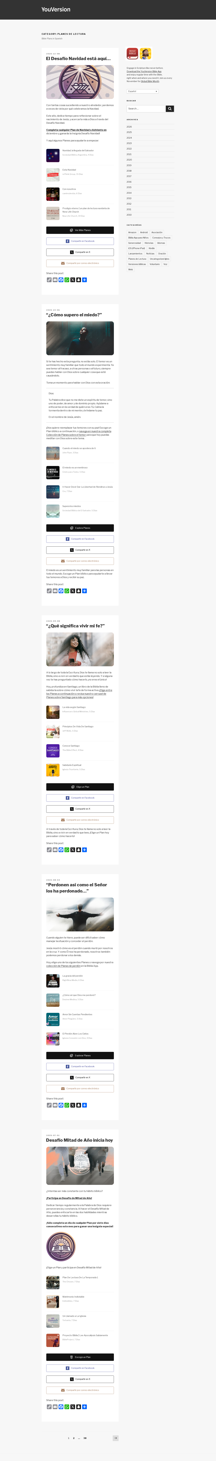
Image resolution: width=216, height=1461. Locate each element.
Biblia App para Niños (138, 237)
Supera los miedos (71, 506)
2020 (129, 159)
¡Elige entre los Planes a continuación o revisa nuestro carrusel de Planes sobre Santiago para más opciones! (79, 694)
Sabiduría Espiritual (71, 765)
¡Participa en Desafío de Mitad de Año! (69, 1198)
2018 (129, 171)
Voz (165, 264)
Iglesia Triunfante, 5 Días (73, 769)
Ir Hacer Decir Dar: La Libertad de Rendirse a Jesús (87, 487)
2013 (129, 198)
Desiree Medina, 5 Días (72, 999)
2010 (129, 215)
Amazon (132, 232)
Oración (162, 253)
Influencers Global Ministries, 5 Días (78, 711)
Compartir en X (82, 252)
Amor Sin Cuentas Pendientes (77, 1014)
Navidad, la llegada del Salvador (78, 150)
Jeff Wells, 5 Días (70, 731)
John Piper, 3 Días (70, 452)
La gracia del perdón (72, 976)
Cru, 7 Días (67, 491)
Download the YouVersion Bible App (144, 71)
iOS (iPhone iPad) (136, 248)
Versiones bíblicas (137, 264)
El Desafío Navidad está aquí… (78, 58)
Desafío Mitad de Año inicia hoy (79, 1140)
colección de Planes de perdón (63, 966)
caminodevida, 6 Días (72, 193)
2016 (129, 182)
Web (130, 269)
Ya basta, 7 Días (69, 1320)
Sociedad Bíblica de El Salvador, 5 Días (79, 510)
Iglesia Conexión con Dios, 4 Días (77, 1038)
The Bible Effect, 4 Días (72, 750)
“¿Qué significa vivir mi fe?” (75, 625)
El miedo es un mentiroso (75, 467)
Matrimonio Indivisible (73, 1296)
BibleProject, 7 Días (71, 1339)
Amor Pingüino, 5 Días (72, 1019)
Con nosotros (69, 189)
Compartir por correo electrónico (82, 263)
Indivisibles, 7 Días (70, 1301)
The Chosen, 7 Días (71, 1281)
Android (144, 232)
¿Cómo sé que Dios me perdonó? (79, 995)
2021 (129, 154)
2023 (129, 143)
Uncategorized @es (159, 259)
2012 (129, 204)
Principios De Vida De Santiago (77, 726)
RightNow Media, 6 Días (73, 980)
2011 (129, 209)
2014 (129, 193)
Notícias (150, 253)
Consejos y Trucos (161, 237)
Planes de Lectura (137, 259)
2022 (129, 148)
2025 (129, 132)
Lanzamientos (135, 253)
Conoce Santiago (71, 745)
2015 (129, 187)
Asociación (156, 232)
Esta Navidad (69, 169)
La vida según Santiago (74, 707)
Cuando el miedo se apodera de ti (79, 448)
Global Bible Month (150, 81)
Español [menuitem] (132, 91)
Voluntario (155, 264)
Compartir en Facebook (82, 241)
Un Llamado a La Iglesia (74, 1316)
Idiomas (161, 243)
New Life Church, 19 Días (73, 216)
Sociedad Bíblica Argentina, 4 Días (78, 155)
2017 (129, 176)
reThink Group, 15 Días (72, 174)
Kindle (152, 248)
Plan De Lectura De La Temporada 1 (80, 1277)
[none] (143, 91)
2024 (129, 138)
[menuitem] (143, 91)
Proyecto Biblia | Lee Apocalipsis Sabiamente (85, 1335)
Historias (149, 243)
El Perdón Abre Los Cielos (75, 1033)
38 (85, 1438)
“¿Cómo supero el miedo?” (74, 314)
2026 (129, 126)
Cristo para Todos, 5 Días (73, 472)
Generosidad (134, 243)
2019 (129, 165)
